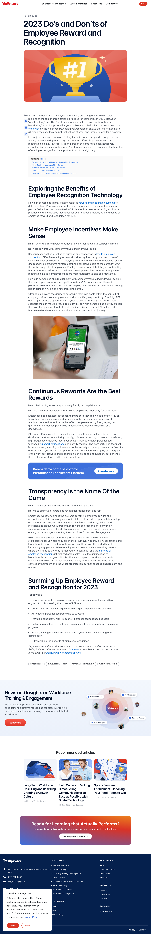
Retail (53, 910)
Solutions (47, 3)
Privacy (131, 930)
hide (42, 159)
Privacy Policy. (31, 917)
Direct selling (36, 664)
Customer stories (78, 3)
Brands (54, 906)
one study (33, 128)
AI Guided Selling (59, 869)
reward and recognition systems (97, 202)
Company (110, 3)
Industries (60, 3)
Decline (27, 925)
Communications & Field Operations (67, 881)
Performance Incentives (61, 889)
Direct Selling (57, 914)
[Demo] (143, 4)
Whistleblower (106, 911)
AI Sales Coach (58, 877)
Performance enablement (83, 664)
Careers (103, 890)
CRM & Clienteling (59, 885)
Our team (104, 898)
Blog (102, 865)
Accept (13, 925)
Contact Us (105, 894)
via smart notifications (52, 444)
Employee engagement (57, 664)
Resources (96, 3)
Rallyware (10, 4)
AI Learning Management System (66, 873)
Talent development (108, 664)
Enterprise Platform (60, 865)
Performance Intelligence (62, 893)
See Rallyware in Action (75, 836)
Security (142, 930)
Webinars (104, 877)
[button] (26, 121)
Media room (105, 873)
